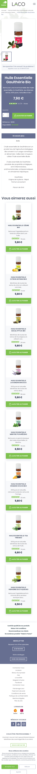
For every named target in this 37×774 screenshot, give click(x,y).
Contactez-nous (18, 668)
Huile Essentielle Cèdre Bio (18, 226)
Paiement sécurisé (18, 691)
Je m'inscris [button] (18, 649)
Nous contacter (18, 745)
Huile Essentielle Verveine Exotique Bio (18, 588)
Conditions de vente (18, 693)
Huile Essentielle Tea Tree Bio (18, 537)
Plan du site (18, 701)
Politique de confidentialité (18, 696)
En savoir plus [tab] (18, 136)
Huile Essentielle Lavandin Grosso (18, 381)
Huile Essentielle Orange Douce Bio (18, 485)
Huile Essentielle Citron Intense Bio (18, 278)
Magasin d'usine (18, 680)
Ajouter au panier (24, 116)
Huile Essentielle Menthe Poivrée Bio (18, 433)
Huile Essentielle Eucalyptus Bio (18, 330)
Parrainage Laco (18, 689)
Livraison (18, 670)
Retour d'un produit (18, 673)
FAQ (18, 675)
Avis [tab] (18, 141)
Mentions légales (18, 698)
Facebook (18, 683)
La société (18, 678)
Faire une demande (18, 659)
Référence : (6, 122)
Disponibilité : (6, 125)
